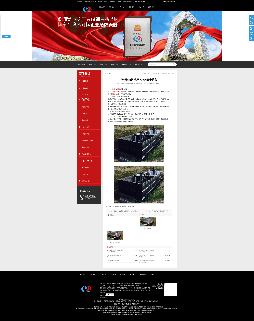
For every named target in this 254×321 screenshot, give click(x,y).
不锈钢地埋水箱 (125, 64)
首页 (149, 73)
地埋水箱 (85, 113)
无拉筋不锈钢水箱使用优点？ (161, 211)
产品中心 (122, 7)
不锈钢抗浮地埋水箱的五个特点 (166, 73)
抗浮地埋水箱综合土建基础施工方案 (146, 256)
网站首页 (102, 7)
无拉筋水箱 (86, 107)
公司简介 (112, 7)
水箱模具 (85, 120)
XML (152, 274)
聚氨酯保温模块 (87, 140)
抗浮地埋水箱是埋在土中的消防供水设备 (146, 250)
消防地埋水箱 (102, 64)
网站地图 (143, 274)
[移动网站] (251, 33)
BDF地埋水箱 (91, 64)
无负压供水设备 (87, 161)
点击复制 (121, 286)
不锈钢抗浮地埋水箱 (128, 206)
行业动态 (85, 88)
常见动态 (85, 94)
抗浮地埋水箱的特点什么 (113, 260)
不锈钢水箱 (86, 134)
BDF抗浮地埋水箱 (115, 242)
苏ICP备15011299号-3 (129, 299)
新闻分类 (84, 73)
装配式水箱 (86, 181)
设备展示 (131, 7)
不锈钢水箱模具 (103, 1)
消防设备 (85, 174)
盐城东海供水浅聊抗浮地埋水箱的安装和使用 (115, 250)
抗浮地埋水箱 (113, 64)
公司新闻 (85, 81)
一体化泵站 (86, 127)
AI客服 (6, 36)
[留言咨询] (251, 22)
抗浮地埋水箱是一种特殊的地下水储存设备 (146, 261)
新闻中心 (141, 7)
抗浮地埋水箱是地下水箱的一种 (115, 256)
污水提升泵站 (86, 154)
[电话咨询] (251, 17)
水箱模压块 (86, 147)
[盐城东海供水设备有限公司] (87, 10)
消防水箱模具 (137, 64)
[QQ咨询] (251, 28)
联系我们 (151, 7)
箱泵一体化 (86, 167)
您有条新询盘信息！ (171, 1)
